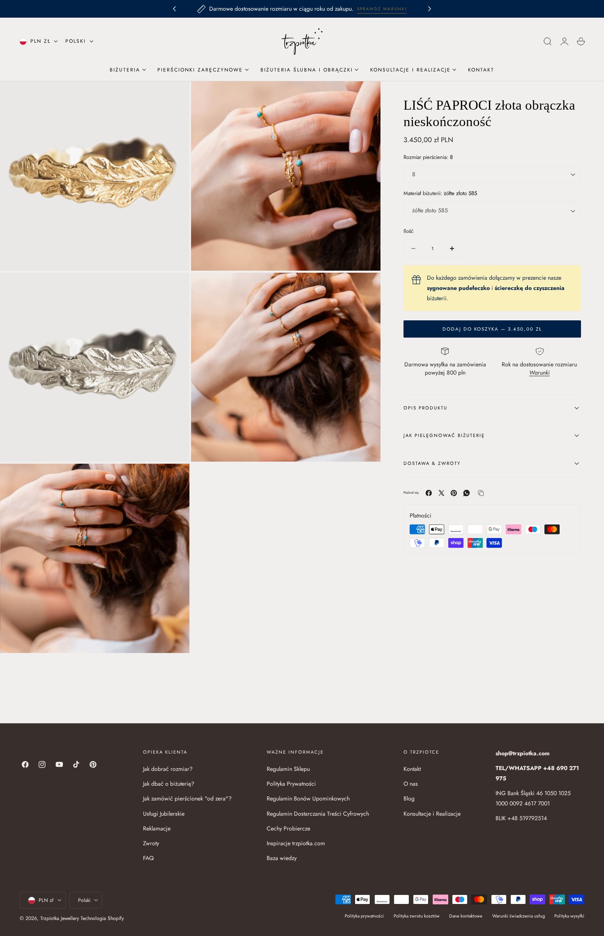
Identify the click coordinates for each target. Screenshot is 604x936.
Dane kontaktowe (465, 915)
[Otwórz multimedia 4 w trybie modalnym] (366, 287)
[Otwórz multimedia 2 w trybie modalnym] (366, 95)
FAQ (148, 858)
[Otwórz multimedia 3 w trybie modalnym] (175, 287)
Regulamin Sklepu (288, 769)
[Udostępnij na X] (441, 493)
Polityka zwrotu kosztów (417, 915)
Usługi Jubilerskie (163, 814)
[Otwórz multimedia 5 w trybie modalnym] (175, 478)
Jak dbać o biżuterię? (168, 784)
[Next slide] (429, 9)
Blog (409, 799)
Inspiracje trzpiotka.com (296, 843)
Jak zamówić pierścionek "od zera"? (187, 799)
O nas (410, 784)
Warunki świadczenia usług (518, 915)
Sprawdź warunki (382, 9)
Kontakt (412, 769)
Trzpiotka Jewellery (59, 918)
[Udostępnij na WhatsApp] (466, 493)
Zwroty (151, 843)
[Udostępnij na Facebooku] (429, 493)
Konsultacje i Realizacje (432, 814)
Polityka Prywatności (291, 784)
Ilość (408, 231)
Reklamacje (157, 828)
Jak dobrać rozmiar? (168, 769)
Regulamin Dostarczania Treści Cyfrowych (318, 814)
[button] (547, 41)
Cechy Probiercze (288, 828)
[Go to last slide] (174, 9)
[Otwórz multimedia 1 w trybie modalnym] (175, 95)
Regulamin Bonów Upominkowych (308, 799)
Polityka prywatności (364, 915)
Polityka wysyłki (569, 915)
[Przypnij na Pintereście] (454, 493)
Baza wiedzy (282, 858)
